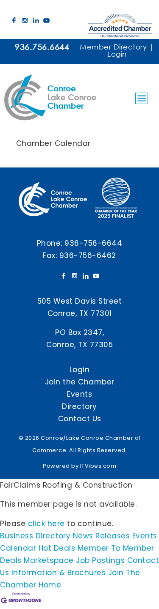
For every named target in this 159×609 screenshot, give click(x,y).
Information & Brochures (58, 573)
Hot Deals (57, 548)
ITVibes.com (98, 466)
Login (117, 53)
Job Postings (100, 560)
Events (79, 394)
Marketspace (49, 560)
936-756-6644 (93, 243)
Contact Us (79, 419)
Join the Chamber (79, 382)
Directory (79, 406)
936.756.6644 (42, 47)
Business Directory (35, 536)
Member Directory (113, 46)
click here (46, 523)
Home (50, 585)
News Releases (101, 536)
